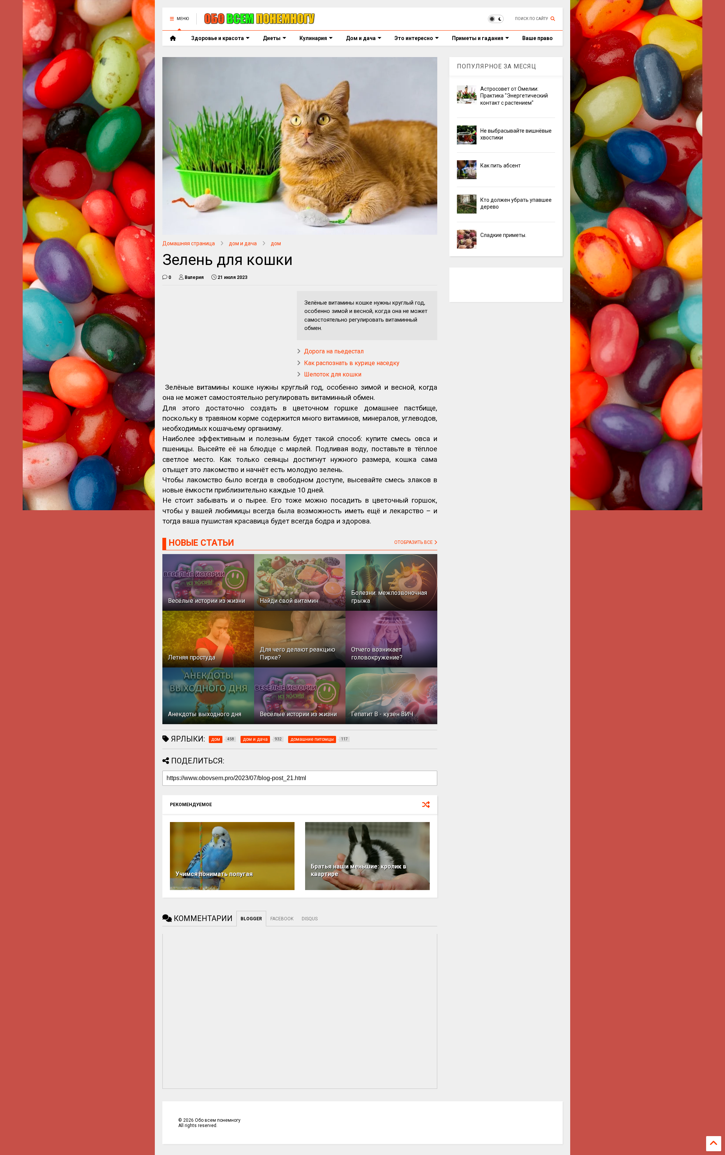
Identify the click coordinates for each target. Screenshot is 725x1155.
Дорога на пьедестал (334, 351)
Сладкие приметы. (503, 235)
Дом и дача (361, 38)
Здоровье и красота (217, 38)
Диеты (272, 38)
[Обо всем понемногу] (259, 21)
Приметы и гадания (477, 38)
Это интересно (414, 38)
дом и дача (243, 243)
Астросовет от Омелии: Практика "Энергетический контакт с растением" (514, 95)
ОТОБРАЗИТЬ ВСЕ (414, 542)
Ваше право (537, 38)
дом (276, 243)
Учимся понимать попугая (214, 874)
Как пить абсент (500, 166)
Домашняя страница (188, 243)
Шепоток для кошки (332, 374)
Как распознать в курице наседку (352, 363)
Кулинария (313, 38)
